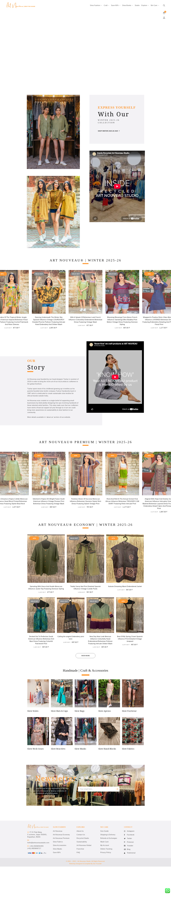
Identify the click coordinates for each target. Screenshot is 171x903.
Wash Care (104, 842)
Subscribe (117, 789)
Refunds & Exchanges (108, 838)
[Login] (164, 17)
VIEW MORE (85, 655)
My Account (104, 845)
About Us (80, 831)
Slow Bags (80, 711)
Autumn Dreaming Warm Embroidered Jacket (125, 586)
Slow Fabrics (128, 749)
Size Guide (104, 831)
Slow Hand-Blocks (107, 749)
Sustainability (82, 842)
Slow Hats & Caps (59, 711)
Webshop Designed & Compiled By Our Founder (85, 863)
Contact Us (81, 834)
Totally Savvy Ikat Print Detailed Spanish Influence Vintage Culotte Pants (85, 588)
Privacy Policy (105, 852)
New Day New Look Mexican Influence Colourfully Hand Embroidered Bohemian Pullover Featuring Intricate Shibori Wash (100, 640)
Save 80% (57, 852)
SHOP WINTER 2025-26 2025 (108, 131)
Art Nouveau (57, 831)
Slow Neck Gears (35, 749)
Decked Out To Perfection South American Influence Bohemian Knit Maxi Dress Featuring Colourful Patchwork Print (41, 640)
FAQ (78, 852)
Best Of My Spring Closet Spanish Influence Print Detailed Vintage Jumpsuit (130, 639)
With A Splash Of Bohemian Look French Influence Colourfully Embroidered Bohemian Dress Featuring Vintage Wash (49, 319)
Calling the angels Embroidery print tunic (70, 638)
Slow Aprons (104, 711)
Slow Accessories (59, 845)
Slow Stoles (32, 711)
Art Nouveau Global (84, 845)
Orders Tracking (106, 849)
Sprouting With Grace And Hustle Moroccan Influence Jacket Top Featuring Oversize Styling (46, 588)
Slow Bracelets (58, 749)
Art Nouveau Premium (61, 838)
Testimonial (131, 853)
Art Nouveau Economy (61, 834)
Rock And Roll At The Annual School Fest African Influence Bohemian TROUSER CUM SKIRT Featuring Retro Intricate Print (49, 501)
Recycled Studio (83, 838)
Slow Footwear (129, 711)
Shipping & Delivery (107, 834)
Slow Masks (80, 749)
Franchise (80, 849)
